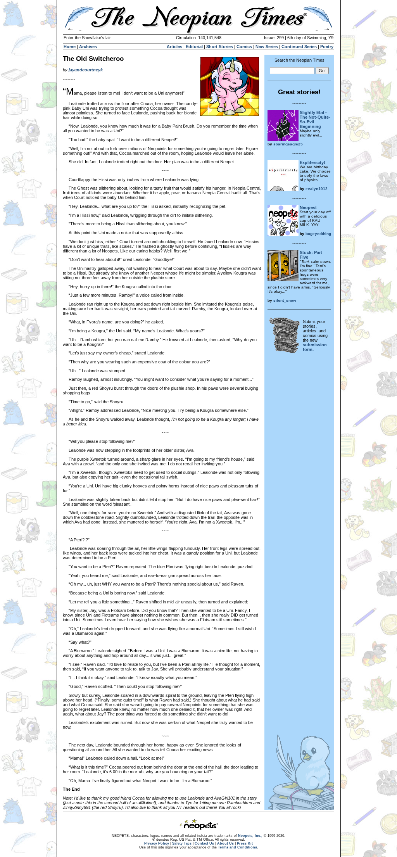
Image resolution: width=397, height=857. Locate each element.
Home (70, 46)
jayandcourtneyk (86, 69)
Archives (88, 46)
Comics (244, 46)
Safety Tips (182, 843)
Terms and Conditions (237, 847)
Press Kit (245, 843)
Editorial (194, 46)
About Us (225, 843)
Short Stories (219, 46)
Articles (174, 46)
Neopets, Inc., (250, 836)
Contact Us (204, 843)
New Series (266, 46)
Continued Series (299, 46)
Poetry (326, 46)
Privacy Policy (156, 843)
